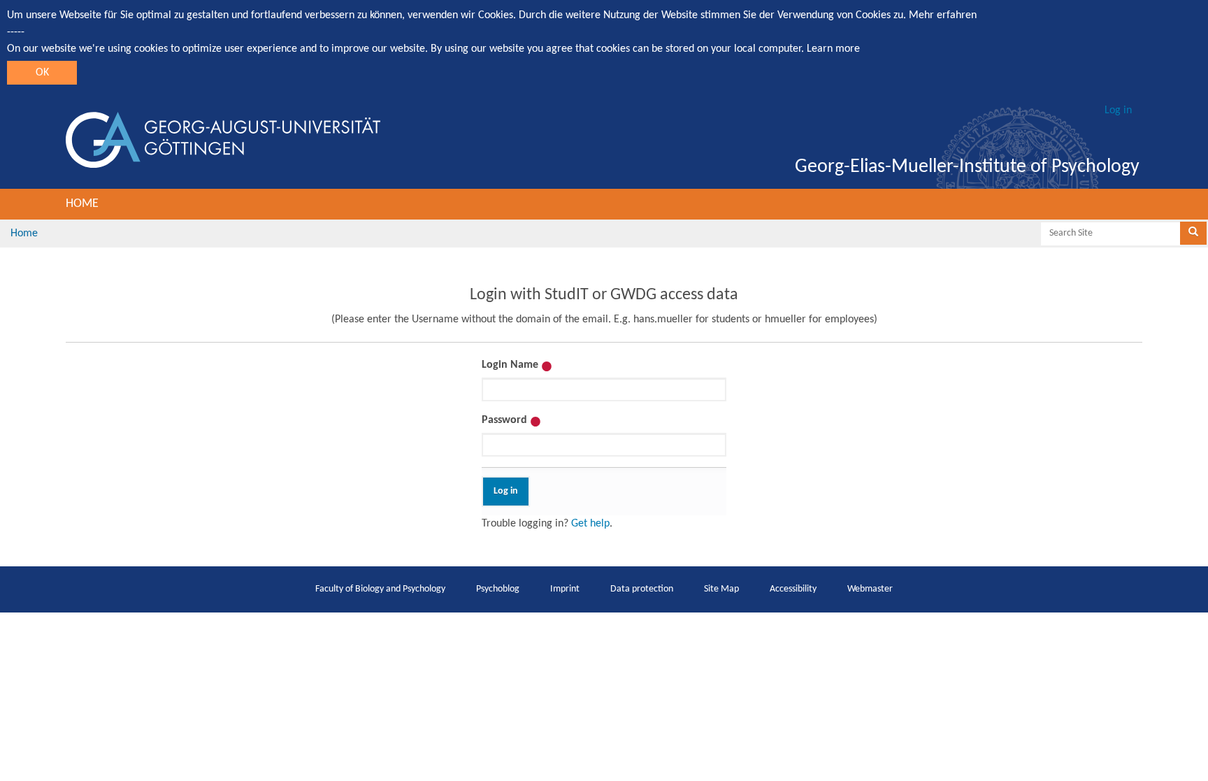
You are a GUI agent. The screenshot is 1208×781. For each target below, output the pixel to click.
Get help (590, 523)
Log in (1118, 110)
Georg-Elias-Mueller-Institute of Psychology (967, 167)
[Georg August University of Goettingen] (223, 139)
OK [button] (42, 72)
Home (82, 203)
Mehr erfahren (943, 15)
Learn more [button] (833, 49)
